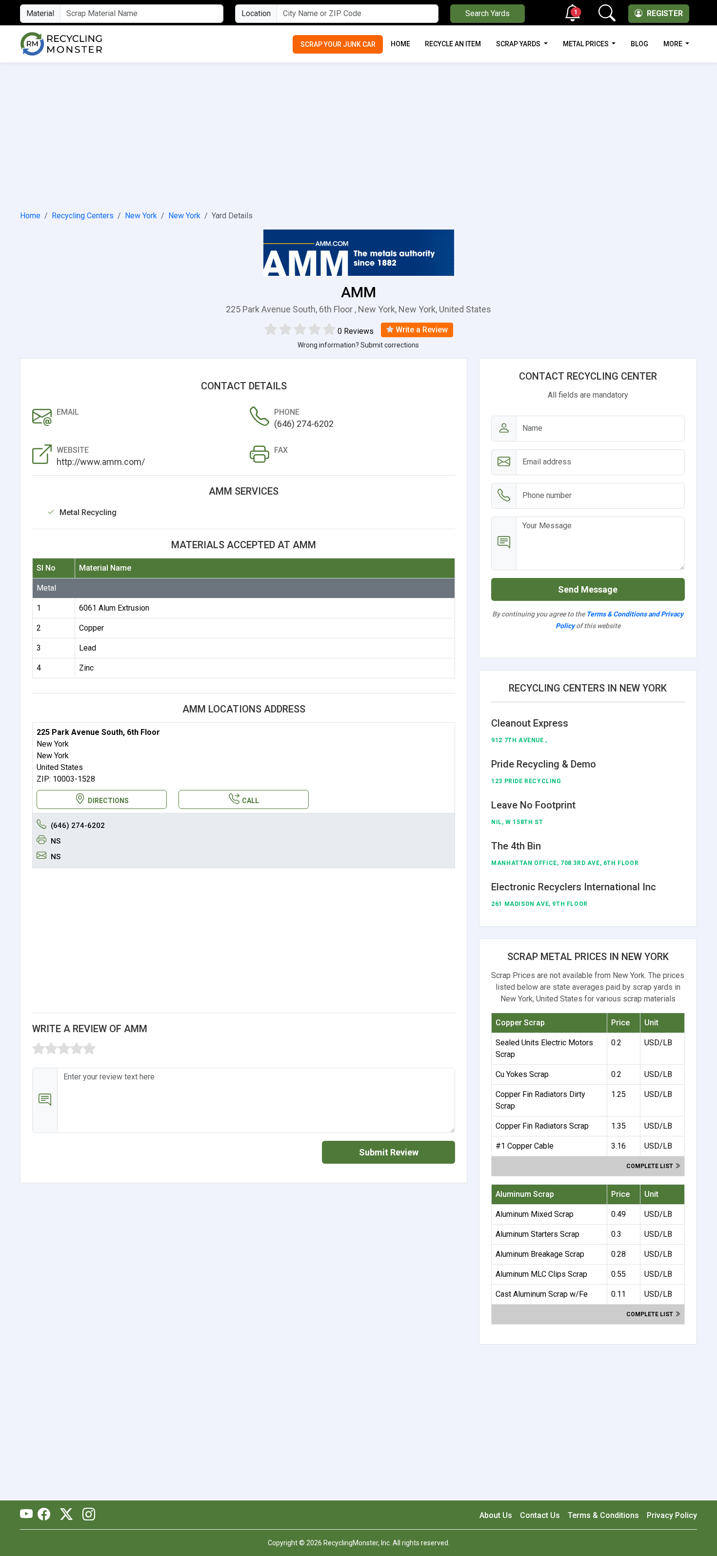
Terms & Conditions (603, 1515)
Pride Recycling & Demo (543, 764)
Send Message (587, 589)
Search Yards (487, 13)
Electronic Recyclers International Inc (573, 887)
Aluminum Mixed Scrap (535, 1214)
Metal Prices (586, 44)
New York (141, 215)
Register (664, 13)
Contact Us (540, 1515)
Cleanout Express (529, 723)
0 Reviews (356, 331)
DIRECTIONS (108, 801)
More (673, 44)
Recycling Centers (83, 215)
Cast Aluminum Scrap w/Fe (542, 1294)
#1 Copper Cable (525, 1146)
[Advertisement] (358, 134)
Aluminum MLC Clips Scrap (541, 1274)
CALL (250, 801)
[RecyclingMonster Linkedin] (86, 1515)
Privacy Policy (672, 1515)
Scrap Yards (519, 44)
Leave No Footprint (533, 805)
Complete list (650, 1166)
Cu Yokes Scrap (522, 1074)
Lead (87, 648)
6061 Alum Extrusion (114, 608)
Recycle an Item (453, 44)
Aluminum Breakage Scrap (540, 1254)
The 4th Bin (516, 846)
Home (400, 44)
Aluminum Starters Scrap (537, 1234)
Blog (639, 44)
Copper (91, 628)
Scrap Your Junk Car (338, 44)
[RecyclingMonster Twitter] (66, 1515)
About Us (495, 1515)
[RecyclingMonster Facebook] (46, 1515)
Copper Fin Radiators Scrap (542, 1126)
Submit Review (388, 1152)
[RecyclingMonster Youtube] (29, 1515)
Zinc (86, 667)
